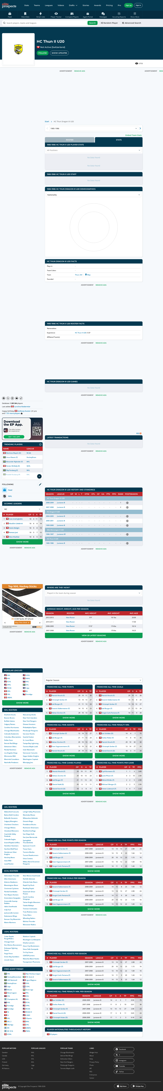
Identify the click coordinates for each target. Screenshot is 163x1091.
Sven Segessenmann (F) (60, 746)
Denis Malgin (14, 528)
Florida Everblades (10, 892)
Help (91, 1059)
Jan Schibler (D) (107, 733)
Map (88, 275)
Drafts (71, 5)
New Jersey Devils (29, 715)
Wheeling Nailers (29, 918)
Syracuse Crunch (29, 846)
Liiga (27, 688)
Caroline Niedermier (22, 406)
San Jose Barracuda (30, 837)
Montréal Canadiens (11, 759)
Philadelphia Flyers (29, 727)
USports (29, 1018)
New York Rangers (29, 721)
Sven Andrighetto (16, 519)
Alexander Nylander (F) (14, 462)
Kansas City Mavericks (12, 919)
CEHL (28, 986)
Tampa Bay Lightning (30, 743)
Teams (37, 5)
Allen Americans (10, 879)
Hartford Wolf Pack (11, 849)
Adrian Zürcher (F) (58, 713)
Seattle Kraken (28, 737)
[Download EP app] (22, 429)
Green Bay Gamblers (11, 957)
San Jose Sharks (29, 734)
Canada (4, 1056)
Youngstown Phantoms (31, 962)
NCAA (29, 453)
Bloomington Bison (11, 885)
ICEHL (9, 1034)
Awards (97, 5)
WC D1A (10, 1031)
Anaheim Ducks (10, 715)
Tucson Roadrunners (30, 855)
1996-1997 (50, 534)
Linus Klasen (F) (12, 457)
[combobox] (50, 22)
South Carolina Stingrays (28, 898)
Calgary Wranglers (11, 821)
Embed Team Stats (133, 135)
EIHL (27, 983)
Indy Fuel (7, 910)
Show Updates (59, 53)
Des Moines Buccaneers (13, 945)
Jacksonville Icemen (11, 913)
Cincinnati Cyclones (11, 888)
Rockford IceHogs (29, 831)
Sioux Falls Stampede (30, 949)
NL (27, 691)
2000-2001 (50, 521)
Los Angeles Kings (10, 753)
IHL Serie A (30, 977)
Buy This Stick (21, 622)
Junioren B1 (61, 534)
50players (53, 1034)
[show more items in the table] (39, 476)
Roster (69, 140)
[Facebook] (3, 398)
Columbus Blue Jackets (12, 737)
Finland (4, 1062)
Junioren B (61, 503)
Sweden (5, 1052)
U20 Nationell (12, 980)
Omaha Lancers (29, 943)
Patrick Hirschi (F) (58, 695)
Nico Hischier (14, 537)
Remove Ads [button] (79, 71)
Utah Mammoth (29, 750)
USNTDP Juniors (29, 955)
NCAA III (29, 1012)
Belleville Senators (11, 818)
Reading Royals (28, 888)
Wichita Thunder (29, 921)
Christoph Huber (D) (60, 1017)
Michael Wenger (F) (109, 784)
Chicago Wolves (10, 828)
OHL (8, 694)
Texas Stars (27, 849)
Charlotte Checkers (11, 824)
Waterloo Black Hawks (31, 959)
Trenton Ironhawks (30, 909)
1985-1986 (50, 543)
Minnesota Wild (10, 756)
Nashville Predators (11, 762)
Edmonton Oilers (10, 746)
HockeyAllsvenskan (14, 977)
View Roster (70, 617)
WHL (9, 691)
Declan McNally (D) (13, 466)
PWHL (28, 1031)
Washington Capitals (30, 759)
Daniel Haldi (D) (58, 784)
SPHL (9, 685)
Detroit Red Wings (10, 743)
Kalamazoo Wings (10, 916)
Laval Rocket (8, 864)
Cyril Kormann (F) (108, 771)
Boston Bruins (9, 718)
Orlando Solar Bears (30, 882)
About (92, 1056)
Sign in (138, 5)
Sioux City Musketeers (31, 946)
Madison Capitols (29, 936)
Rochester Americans (31, 828)
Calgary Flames (9, 724)
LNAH (28, 1015)
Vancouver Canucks (30, 753)
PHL (27, 993)
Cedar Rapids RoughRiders (9, 937)
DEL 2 (9, 1021)
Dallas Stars (8, 740)
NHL (28, 470)
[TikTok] (21, 398)
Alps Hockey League (33, 974)
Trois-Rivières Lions (30, 912)
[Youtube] (16, 398)
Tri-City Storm (28, 952)
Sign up (129, 5)
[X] (8, 398)
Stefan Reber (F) (108, 738)
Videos (61, 5)
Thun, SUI (78, 275)
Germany (5, 1065)
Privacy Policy (94, 1062)
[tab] (69, 140)
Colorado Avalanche (11, 734)
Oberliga (10, 1025)
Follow (42, 53)
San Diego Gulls (28, 834)
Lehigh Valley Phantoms (31, 812)
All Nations (5, 1068)
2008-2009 (50, 503)
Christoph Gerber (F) (59, 700)
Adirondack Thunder (11, 876)
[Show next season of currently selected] (140, 128)
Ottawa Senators (29, 724)
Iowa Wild (7, 861)
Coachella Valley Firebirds (10, 835)
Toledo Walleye (28, 905)
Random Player (110, 23)
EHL (8, 996)
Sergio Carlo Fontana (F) (110, 713)
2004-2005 (50, 516)
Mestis (9, 990)
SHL (27, 685)
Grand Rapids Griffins (12, 842)
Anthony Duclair (24, 411)
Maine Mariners (10, 922)
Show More (22, 542)
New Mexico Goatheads (31, 876)
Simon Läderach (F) (109, 789)
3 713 (141, 63)
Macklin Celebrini (16, 523)
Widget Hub (94, 1052)
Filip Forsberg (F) (12, 470)
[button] (134, 15)
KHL (27, 682)
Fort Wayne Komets (11, 895)
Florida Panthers (10, 750)
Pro (119, 5)
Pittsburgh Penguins (30, 731)
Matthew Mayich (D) (13, 453)
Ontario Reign (28, 821)
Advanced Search (133, 23)
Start (47, 121)
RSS (91, 1071)
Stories (86, 5)
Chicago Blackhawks (11, 731)
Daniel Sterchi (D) (108, 751)
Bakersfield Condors (11, 815)
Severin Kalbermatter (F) (61, 708)
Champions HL (12, 999)
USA (3, 1059)
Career (92, 1078)
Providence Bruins (29, 824)
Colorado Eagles (10, 839)
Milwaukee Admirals (30, 818)
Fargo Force (8, 953)
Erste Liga (29, 990)
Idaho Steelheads (10, 906)
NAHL (28, 678)
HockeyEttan (31, 457)
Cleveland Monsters (11, 831)
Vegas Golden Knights (31, 756)
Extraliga (29, 694)
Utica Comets (28, 858)
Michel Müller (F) (108, 780)
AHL (28, 462)
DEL (8, 1018)
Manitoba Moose (29, 815)
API (91, 1068)
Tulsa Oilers (27, 915)
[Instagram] (12, 398)
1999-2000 (50, 525)
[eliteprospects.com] (9, 5)
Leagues (49, 5)
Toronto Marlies (29, 852)
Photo (92, 1065)
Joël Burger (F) (57, 704)
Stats (26, 5)
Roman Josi (13, 532)
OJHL (28, 466)
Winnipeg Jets (28, 762)
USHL (28, 675)
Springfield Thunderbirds (28, 841)
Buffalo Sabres (9, 721)
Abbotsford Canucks (11, 812)
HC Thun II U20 (80, 333)
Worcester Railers (29, 925)
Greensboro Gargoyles (12, 898)
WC (8, 1028)
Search (92, 23)
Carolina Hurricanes (11, 727)
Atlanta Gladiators (11, 882)
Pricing (109, 5)
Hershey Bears (9, 857)
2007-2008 (50, 507)
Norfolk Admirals (29, 879)
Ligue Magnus (31, 980)
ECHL (9, 682)
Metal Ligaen (12, 993)
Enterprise (93, 1075)
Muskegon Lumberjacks (31, 940)
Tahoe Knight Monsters (31, 902)
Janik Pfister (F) (107, 776)
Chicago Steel (9, 942)
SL (8, 1015)
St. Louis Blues (28, 740)
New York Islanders (30, 718)
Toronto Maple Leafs (30, 746)
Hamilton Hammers (11, 846)
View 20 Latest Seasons (94, 635)
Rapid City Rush (28, 885)
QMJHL (9, 697)
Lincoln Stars (9, 960)
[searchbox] (50, 22)
